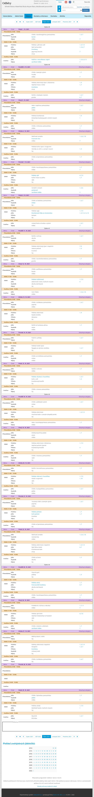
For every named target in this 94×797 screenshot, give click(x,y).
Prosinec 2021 (67, 22)
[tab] (66, 2)
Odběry (6, 3)
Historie (28, 16)
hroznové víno (36, 139)
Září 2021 (38, 22)
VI (42, 751)
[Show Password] (81, 10)
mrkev (33, 203)
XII (55, 748)
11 (83, 605)
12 (86, 59)
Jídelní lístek (19, 16)
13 (88, 213)
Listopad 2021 (56, 22)
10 (81, 478)
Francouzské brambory (39, 585)
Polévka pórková (36, 512)
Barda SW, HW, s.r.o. (59, 795)
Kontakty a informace (41, 16)
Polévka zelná (36, 582)
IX (49, 751)
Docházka (54, 16)
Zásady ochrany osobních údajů (47, 786)
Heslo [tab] (60, 2)
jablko (33, 108)
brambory (35, 49)
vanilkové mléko (36, 62)
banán (34, 37)
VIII (47, 751)
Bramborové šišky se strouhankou (42, 213)
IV (38, 751)
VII (44, 751)
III (36, 751)
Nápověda (87, 2)
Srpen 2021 (29, 22)
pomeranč (35, 190)
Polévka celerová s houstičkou (41, 476)
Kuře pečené (35, 514)
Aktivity (62, 16)
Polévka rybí (35, 175)
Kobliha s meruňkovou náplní (41, 59)
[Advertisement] (47, 727)
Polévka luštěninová (38, 279)
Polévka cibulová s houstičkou (41, 377)
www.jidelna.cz (38, 795)
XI (53, 748)
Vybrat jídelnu (7, 16)
